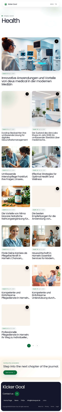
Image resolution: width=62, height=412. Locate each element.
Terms (52, 406)
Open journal (9, 372)
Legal (57, 406)
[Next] (37, 345)
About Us (40, 406)
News (16, 400)
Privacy (47, 406)
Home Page (8, 400)
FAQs (23, 400)
